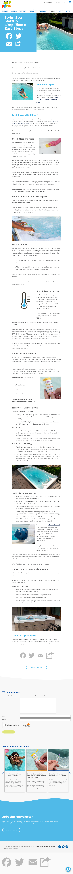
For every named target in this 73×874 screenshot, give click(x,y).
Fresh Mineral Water (32, 10)
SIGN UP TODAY (11, 830)
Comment (6, 699)
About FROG (61, 10)
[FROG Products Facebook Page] (63, 846)
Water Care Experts (43, 10)
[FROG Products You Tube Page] (59, 846)
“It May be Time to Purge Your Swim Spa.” (47, 99)
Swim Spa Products (22, 10)
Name (4, 716)
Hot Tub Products (5, 10)
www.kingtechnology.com (11, 848)
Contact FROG (68, 10)
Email (4, 719)
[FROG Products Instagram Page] (66, 846)
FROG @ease (54, 525)
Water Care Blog (53, 10)
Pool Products (13, 10)
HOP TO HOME (36, 667)
